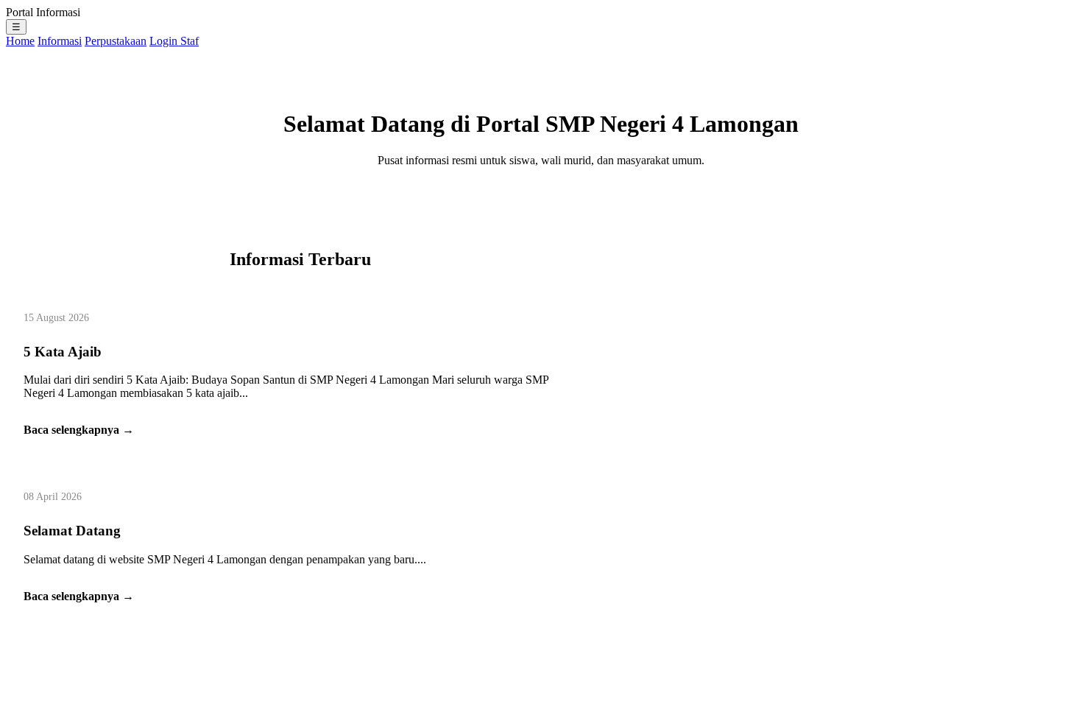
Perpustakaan (115, 41)
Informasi (60, 41)
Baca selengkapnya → (79, 429)
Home (20, 41)
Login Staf (174, 41)
